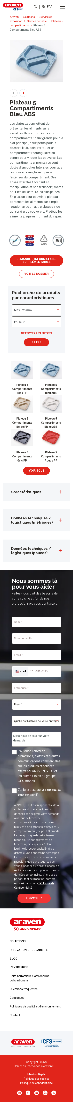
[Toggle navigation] (62, 6)
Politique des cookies (36, 1078)
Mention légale (36, 1074)
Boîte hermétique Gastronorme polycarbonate (29, 978)
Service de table (37, 21)
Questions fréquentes (24, 989)
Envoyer (34, 898)
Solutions (29, 16)
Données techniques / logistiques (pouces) (31, 550)
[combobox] (20, 671)
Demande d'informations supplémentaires (36, 260)
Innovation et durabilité (28, 950)
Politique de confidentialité (36, 1083)
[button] (50, 6)
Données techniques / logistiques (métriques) (32, 520)
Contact (15, 1015)
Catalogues (17, 997)
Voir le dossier (36, 274)
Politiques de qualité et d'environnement (35, 1006)
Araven (14, 16)
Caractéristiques (26, 492)
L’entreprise (19, 967)
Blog (14, 958)
